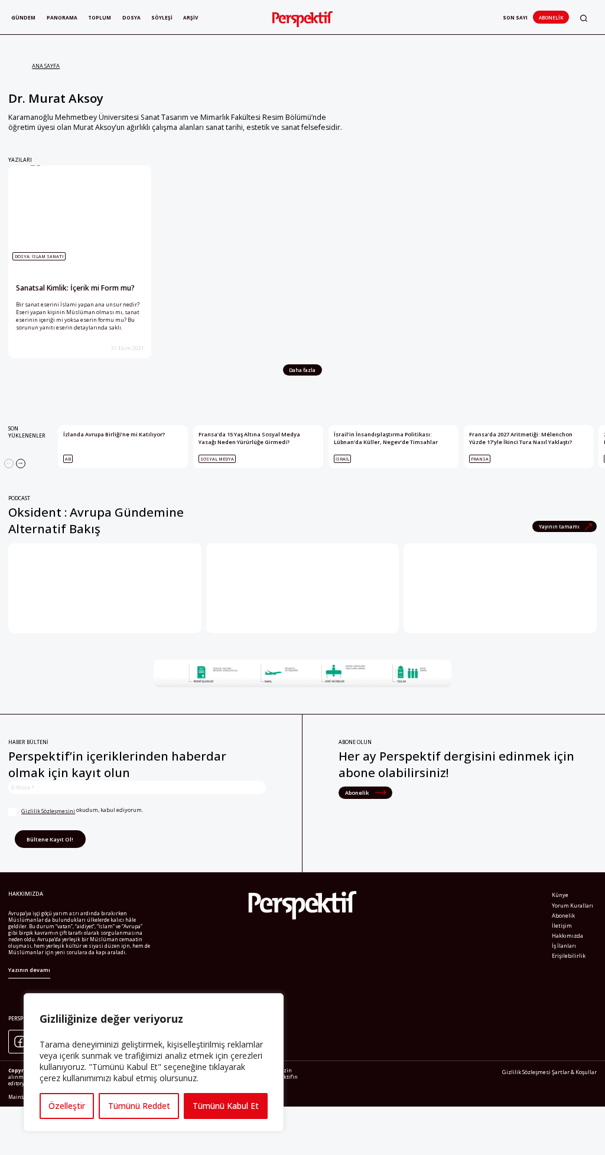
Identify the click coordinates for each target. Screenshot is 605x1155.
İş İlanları (564, 946)
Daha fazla (302, 370)
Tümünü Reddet (139, 1105)
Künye (560, 895)
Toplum (99, 17)
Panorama (62, 17)
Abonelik (551, 17)
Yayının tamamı (560, 526)
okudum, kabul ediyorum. (82, 810)
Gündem (23, 17)
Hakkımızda (567, 935)
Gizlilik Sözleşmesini (48, 811)
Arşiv (190, 17)
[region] (154, 1062)
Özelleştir (66, 1105)
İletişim (562, 925)
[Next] (20, 463)
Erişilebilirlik (569, 956)
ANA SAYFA (46, 66)
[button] (584, 18)
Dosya (131, 17)
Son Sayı (515, 17)
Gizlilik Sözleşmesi (526, 1072)
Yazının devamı (29, 970)
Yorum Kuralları (572, 905)
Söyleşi (162, 17)
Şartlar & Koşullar (574, 1072)
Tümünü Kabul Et (226, 1105)
